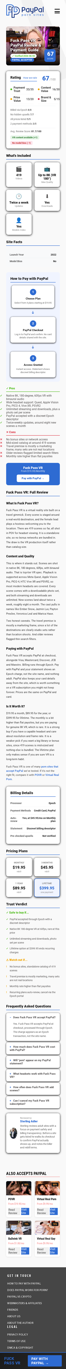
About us (13, 1316)
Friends (12, 1310)
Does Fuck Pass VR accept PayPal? (34, 1017)
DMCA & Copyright (20, 1347)
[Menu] (57, 11)
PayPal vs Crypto (19, 1296)
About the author (20, 1323)
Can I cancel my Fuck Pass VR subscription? (29, 1102)
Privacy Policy (17, 1334)
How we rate (30, 77)
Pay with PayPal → (33, 478)
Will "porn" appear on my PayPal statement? (30, 1062)
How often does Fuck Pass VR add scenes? (32, 1089)
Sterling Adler (29, 1121)
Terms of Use (16, 1341)
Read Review (12, 1211)
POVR (38, 775)
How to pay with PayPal (24, 1283)
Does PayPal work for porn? (27, 1290)
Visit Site (24, 1211)
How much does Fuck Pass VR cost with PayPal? (32, 1048)
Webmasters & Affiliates (24, 1303)
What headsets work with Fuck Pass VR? (33, 1075)
